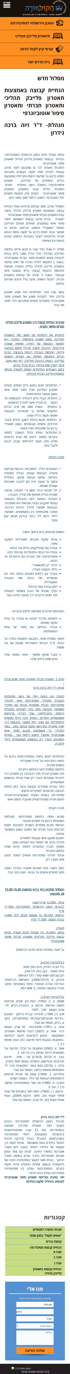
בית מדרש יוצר (39, 61)
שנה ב (58, 1257)
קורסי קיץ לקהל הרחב (36, 49)
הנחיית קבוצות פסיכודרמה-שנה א (45, 1249)
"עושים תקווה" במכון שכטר (45, 1235)
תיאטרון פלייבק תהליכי (32, 36)
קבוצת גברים (54, 1241)
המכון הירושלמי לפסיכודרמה (32, 23)
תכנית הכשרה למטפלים (47, 1229)
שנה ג (58, 1263)
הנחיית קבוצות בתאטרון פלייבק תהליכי (47, 1271)
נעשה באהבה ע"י (23, 1368)
